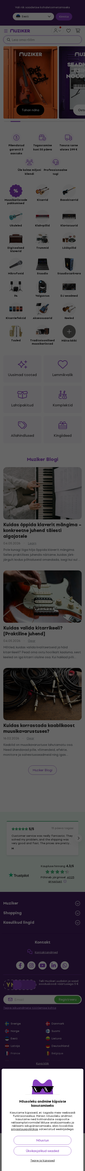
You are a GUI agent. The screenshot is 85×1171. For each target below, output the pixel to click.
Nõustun (42, 1140)
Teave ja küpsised (42, 1161)
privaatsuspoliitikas (24, 1129)
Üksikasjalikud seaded (42, 1150)
